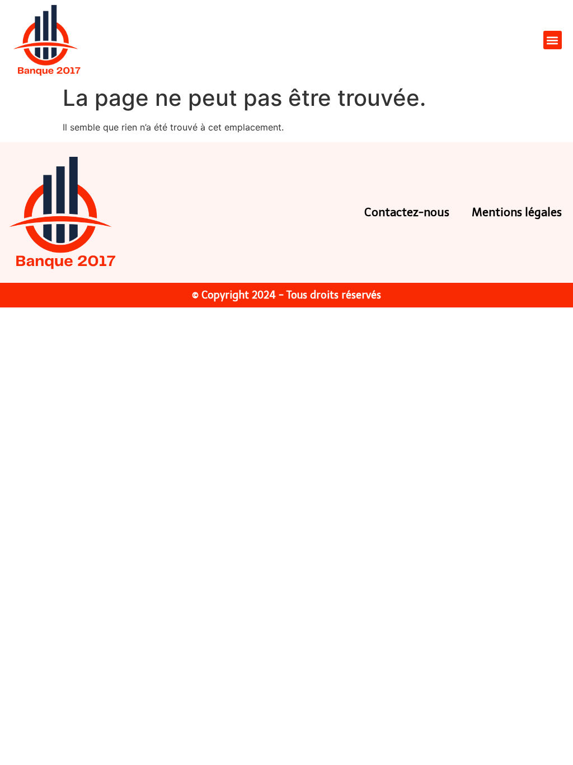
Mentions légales (517, 212)
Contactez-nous (406, 212)
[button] (552, 40)
